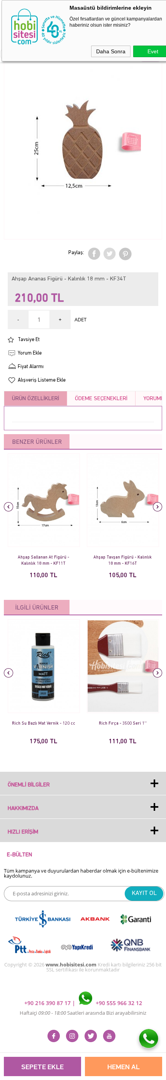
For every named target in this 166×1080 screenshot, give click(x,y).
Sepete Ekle (42, 1067)
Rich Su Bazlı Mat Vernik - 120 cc (43, 724)
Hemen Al (123, 1067)
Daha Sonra (110, 51)
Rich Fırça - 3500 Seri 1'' (123, 724)
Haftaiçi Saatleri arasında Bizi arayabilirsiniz (83, 1012)
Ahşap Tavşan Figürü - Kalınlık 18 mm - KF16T (122, 560)
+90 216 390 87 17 (48, 1003)
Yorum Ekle (30, 353)
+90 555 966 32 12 (118, 1003)
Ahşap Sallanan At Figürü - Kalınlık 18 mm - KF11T (43, 560)
